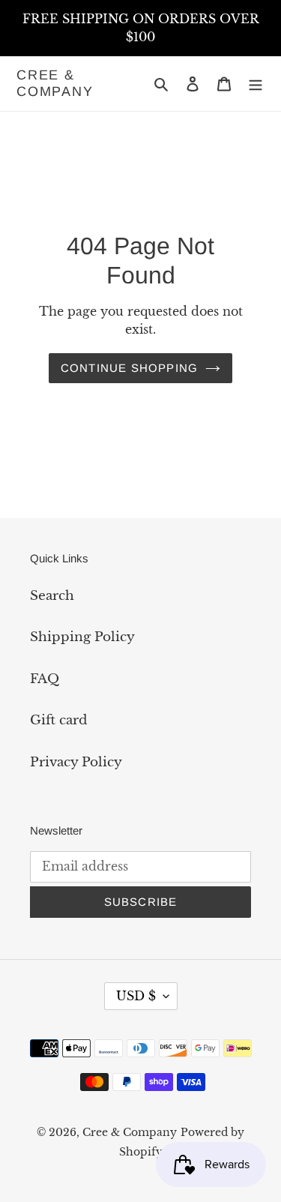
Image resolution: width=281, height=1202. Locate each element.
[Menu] (255, 84)
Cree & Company (55, 83)
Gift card (58, 720)
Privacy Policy (76, 762)
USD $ (136, 995)
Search (52, 596)
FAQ (44, 679)
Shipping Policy (82, 637)
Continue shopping (129, 367)
